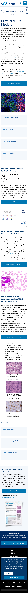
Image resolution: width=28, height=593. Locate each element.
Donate (15, 553)
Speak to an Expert (14, 83)
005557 (16, 57)
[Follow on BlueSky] (24, 582)
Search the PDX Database (14, 337)
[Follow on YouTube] (14, 582)
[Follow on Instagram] (19, 582)
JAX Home (2, 11)
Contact (16, 550)
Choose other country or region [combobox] (9, 590)
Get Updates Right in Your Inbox (14, 543)
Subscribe (15, 557)
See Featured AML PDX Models (14, 265)
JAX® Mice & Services (7, 11)
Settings (8, 573)
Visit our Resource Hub (8, 498)
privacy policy (14, 568)
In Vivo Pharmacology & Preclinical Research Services (14, 11)
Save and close (14, 578)
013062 (11, 254)
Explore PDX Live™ (14, 202)
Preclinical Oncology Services (22, 11)
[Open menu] (25, 3)
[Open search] (20, 3)
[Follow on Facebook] (3, 582)
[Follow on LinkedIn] (9, 582)
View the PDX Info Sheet (14, 491)
